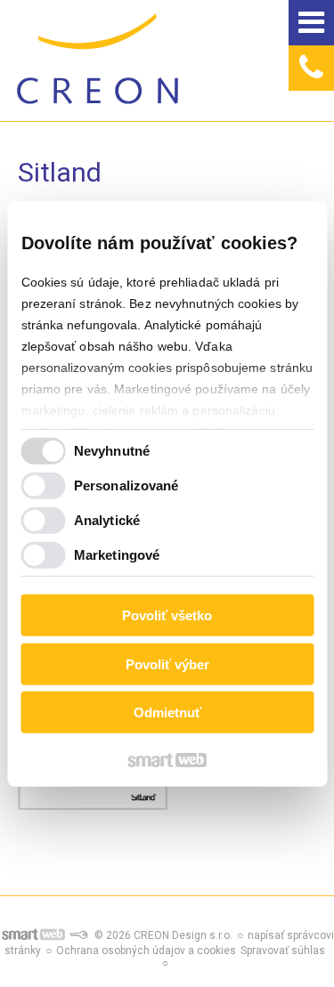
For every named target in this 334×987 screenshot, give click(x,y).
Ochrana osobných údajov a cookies (146, 950)
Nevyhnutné (112, 450)
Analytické (107, 520)
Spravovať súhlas (282, 950)
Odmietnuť (167, 712)
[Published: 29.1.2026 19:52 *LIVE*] (78, 935)
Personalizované (126, 485)
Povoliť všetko (167, 615)
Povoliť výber (167, 664)
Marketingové (116, 554)
